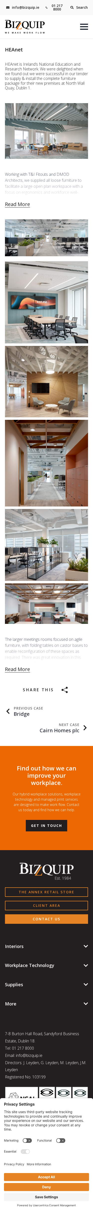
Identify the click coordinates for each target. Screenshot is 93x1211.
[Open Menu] (84, 27)
